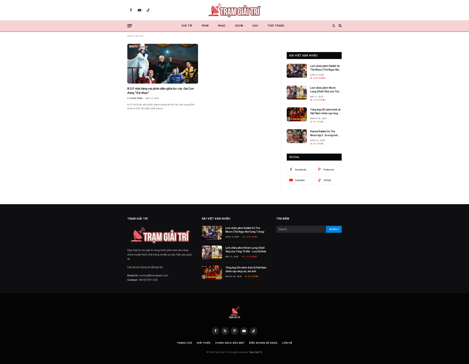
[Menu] (129, 26)
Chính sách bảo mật (230, 342)
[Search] (340, 26)
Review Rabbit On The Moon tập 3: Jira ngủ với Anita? (323, 133)
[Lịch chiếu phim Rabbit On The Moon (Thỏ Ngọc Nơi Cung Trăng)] (297, 71)
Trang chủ (184, 342)
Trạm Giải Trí (255, 352)
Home (130, 36)
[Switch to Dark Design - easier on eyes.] (333, 25)
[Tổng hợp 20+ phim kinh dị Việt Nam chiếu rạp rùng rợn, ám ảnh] (297, 114)
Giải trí (186, 25)
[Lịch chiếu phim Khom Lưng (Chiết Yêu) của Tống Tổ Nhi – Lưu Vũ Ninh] (297, 93)
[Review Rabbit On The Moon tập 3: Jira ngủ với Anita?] (297, 136)
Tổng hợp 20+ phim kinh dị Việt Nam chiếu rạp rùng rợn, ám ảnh (325, 111)
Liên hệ (287, 342)
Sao (255, 25)
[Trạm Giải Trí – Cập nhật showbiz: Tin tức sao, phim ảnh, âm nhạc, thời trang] (234, 10)
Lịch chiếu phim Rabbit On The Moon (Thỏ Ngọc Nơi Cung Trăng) (325, 68)
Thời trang (275, 25)
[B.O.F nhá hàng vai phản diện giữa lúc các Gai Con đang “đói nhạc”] (162, 64)
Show (239, 25)
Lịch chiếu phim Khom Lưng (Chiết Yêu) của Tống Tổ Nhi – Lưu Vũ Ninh (325, 89)
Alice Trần (136, 98)
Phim (205, 25)
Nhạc (222, 25)
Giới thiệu (204, 342)
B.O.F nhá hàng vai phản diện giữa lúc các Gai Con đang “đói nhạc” (160, 91)
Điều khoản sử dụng (263, 342)
